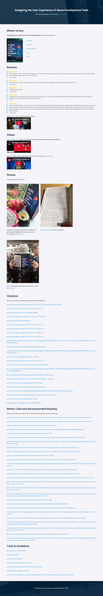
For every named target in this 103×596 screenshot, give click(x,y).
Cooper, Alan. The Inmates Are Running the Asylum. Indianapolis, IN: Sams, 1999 (29, 433)
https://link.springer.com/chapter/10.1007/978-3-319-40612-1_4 (25, 324)
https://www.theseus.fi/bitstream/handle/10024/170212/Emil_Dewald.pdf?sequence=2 (32, 395)
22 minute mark (48, 156)
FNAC (28, 56)
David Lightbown (63, 14)
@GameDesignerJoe (46, 230)
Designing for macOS (13, 555)
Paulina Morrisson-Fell (13, 139)
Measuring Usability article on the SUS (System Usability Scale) (24, 567)
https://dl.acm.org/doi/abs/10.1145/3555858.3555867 (22, 312)
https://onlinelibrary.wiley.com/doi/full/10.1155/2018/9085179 (24, 308)
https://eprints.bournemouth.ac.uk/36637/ (18, 320)
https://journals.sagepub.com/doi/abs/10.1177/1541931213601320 (26, 316)
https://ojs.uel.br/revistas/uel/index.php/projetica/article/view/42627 (26, 387)
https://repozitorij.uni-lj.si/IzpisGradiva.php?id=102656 (22, 399)
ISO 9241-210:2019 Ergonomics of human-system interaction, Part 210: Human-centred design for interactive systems (40, 575)
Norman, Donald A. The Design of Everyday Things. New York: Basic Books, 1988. (29, 500)
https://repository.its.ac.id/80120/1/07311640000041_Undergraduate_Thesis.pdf (30, 379)
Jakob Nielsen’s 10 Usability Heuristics (18, 571)
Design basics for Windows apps (16, 551)
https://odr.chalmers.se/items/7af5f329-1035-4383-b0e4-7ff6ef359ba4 (27, 365)
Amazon (29, 44)
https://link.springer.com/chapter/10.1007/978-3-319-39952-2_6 (25, 332)
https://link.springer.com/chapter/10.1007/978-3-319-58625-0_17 (25, 328)
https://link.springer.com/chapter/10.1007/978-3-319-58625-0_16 (25, 336)
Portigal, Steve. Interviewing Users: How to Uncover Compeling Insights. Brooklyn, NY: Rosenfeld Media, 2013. (38, 504)
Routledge (30, 40)
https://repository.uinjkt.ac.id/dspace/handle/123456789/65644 (25, 383)
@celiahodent (10, 288)
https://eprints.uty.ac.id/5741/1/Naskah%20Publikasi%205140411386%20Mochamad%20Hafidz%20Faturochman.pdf (40, 391)
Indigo (28, 52)
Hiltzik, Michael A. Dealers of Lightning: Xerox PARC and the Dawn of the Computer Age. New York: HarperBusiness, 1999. (41, 459)
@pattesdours (20, 234)
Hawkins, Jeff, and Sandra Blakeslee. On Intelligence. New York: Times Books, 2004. (30, 455)
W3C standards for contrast (14, 559)
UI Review (17, 116)
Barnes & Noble (31, 48)
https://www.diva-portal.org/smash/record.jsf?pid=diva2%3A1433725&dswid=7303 (30, 375)
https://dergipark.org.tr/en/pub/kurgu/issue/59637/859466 (23, 403)
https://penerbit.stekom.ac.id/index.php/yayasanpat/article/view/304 (26, 347)
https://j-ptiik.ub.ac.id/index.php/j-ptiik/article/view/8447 (23, 357)
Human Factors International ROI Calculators (19, 563)
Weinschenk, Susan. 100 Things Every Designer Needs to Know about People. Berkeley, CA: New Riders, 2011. (38, 534)
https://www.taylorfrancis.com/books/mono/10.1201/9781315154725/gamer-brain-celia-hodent (34, 304)
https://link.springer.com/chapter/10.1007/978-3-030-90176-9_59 (25, 361)
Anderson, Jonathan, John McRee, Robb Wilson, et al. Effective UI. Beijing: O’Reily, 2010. (31, 425)
